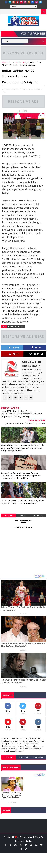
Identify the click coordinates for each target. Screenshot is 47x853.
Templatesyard (26, 837)
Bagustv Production (23, 841)
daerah (12, 62)
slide (20, 62)
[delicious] (40, 2)
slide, (4, 92)
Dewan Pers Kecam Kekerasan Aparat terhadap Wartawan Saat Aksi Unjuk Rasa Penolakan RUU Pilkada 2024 (21, 476)
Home (4, 62)
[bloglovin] (21, 2)
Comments (39, 757)
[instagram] (36, 2)
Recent (8, 757)
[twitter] (10, 2)
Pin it (16, 354)
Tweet (16, 348)
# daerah (12, 326)
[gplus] (13, 2)
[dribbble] (25, 2)
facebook (38, 515)
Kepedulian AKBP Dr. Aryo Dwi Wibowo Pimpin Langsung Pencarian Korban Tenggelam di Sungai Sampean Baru (22, 448)
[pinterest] (17, 2)
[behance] (32, 2)
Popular (23, 757)
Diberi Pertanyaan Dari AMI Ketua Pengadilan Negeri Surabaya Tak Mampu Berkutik (22, 501)
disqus (23, 515)
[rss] (29, 2)
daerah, (40, 89)
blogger (8, 515)
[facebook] (6, 2)
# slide (21, 326)
